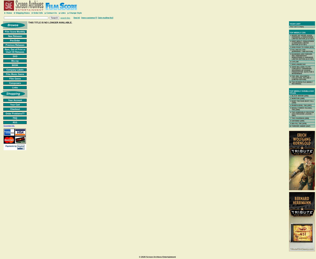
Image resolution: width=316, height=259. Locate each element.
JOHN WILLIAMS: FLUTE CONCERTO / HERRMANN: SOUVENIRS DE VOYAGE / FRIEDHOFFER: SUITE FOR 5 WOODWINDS (303, 70)
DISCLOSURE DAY (299, 64)
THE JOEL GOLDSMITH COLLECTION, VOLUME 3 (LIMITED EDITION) (301, 77)
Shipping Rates (23, 13)
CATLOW (295, 62)
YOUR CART (295, 24)
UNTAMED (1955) (298, 121)
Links (63, 13)
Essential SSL (9, 126)
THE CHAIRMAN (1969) (300, 118)
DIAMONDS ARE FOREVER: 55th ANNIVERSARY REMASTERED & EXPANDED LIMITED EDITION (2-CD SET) (303, 56)
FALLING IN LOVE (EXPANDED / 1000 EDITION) (302, 50)
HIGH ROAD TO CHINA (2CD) (303, 47)
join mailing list (106, 18)
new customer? (89, 18)
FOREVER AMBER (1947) (301, 126)
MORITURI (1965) (298, 98)
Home (9, 13)
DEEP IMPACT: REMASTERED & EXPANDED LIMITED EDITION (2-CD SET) (303, 43)
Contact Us (51, 13)
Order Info (38, 13)
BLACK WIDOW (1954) (300, 96)
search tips (65, 18)
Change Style (75, 13)
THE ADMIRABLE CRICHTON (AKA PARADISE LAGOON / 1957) (303, 114)
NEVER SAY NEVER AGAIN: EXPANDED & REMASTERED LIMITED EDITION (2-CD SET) (303, 37)
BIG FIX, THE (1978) (299, 123)
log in (76, 18)
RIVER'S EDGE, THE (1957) (302, 105)
